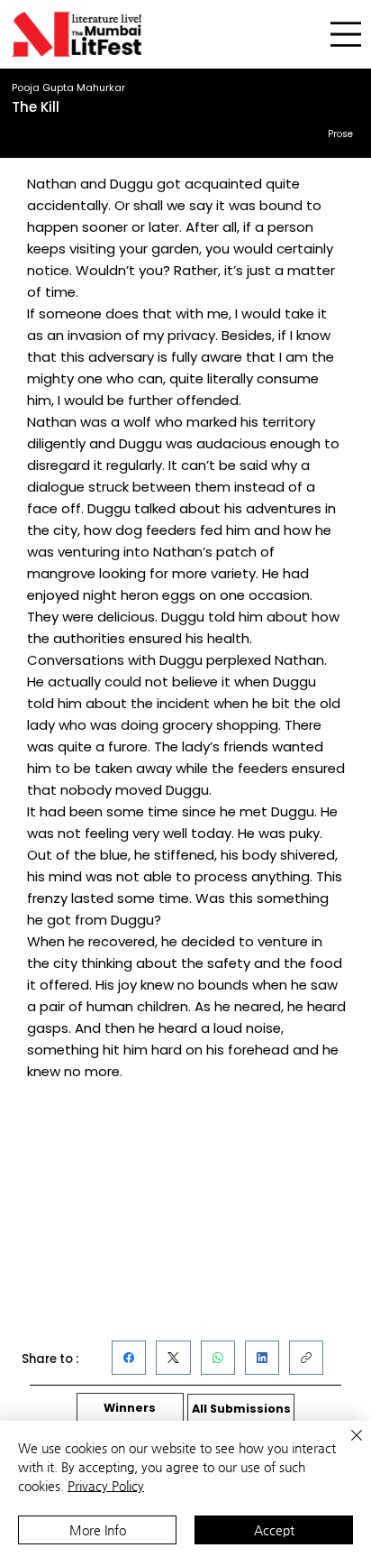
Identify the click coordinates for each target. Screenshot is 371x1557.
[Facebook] (129, 1357)
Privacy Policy (106, 1486)
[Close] (345, 1446)
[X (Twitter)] (173, 1357)
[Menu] (345, 34)
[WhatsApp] (218, 1357)
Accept (274, 1530)
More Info (97, 1530)
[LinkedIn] (262, 1357)
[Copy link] (306, 1357)
